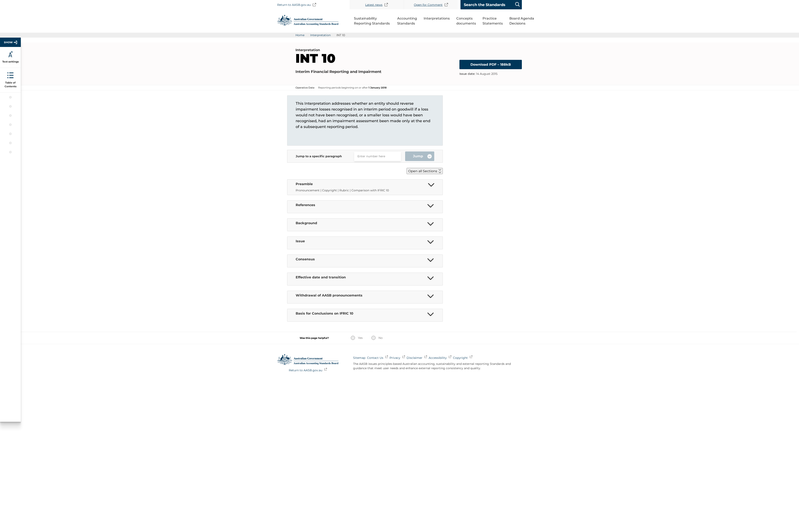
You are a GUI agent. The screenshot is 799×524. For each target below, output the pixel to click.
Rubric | (345, 190)
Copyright (460, 358)
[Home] (308, 25)
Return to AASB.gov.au (294, 4)
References (10, 97)
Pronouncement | (309, 190)
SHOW (8, 42)
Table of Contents (10, 84)
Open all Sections (422, 171)
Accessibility (438, 358)
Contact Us (375, 358)
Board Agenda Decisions (521, 20)
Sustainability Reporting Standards (372, 20)
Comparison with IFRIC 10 (370, 190)
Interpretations (437, 18)
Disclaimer (414, 358)
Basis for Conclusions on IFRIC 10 (10, 152)
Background (10, 106)
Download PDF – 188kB (490, 64)
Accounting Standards (407, 20)
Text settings (10, 61)
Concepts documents (466, 20)
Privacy (395, 358)
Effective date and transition (10, 133)
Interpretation (320, 35)
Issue (10, 115)
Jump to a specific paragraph (319, 156)
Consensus (10, 124)
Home (299, 35)
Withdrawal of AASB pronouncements (10, 143)
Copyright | (330, 190)
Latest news (373, 5)
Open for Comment (428, 5)
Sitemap (359, 358)
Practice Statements (493, 20)
